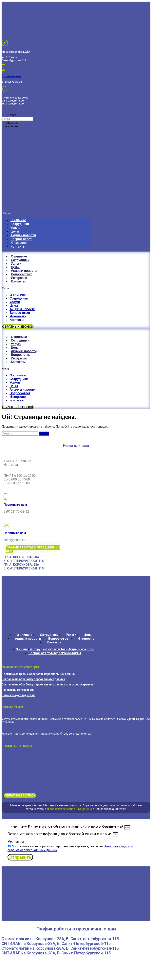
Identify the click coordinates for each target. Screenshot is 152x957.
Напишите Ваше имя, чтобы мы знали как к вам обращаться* (66, 827)
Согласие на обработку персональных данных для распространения (48, 684)
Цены (14, 231)
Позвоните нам (11, 76)
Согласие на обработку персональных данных (33, 679)
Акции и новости (23, 235)
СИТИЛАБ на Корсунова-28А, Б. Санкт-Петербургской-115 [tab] (56, 943)
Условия (16, 841)
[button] (12, 115)
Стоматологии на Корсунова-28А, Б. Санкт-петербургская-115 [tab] (60, 938)
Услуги (15, 228)
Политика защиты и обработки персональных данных (38, 674)
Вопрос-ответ (21, 239)
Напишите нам (15, 533)
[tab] (51, 557)
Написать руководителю (18, 695)
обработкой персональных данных (69, 809)
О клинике (18, 220)
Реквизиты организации (18, 689)
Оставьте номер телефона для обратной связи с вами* (60, 834)
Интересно (18, 243)
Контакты (18, 246)
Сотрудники (19, 224)
